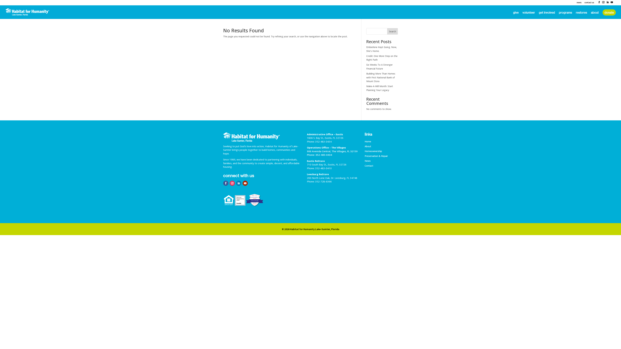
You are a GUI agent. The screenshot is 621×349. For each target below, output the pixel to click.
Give (516, 12)
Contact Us (589, 3)
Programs (565, 12)
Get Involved (547, 12)
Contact (369, 166)
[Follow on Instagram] (232, 183)
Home (368, 141)
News (579, 3)
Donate (609, 12)
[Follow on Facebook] (225, 183)
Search (392, 31)
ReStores (581, 12)
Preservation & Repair (376, 156)
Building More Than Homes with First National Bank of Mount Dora (380, 77)
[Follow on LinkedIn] (238, 183)
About (595, 12)
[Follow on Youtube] (245, 183)
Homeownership (373, 151)
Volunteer (529, 12)
